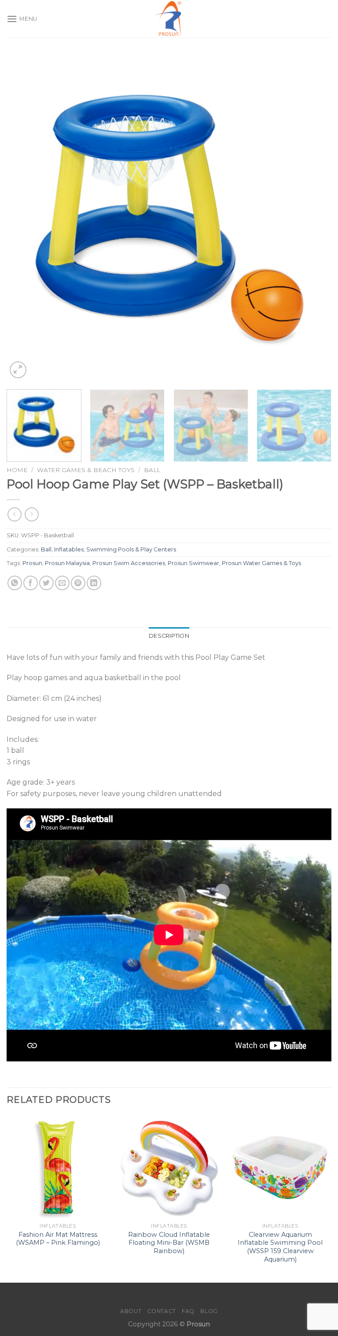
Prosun (32, 563)
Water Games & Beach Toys (86, 469)
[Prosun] (169, 18)
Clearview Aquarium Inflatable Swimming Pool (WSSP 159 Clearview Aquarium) (280, 1247)
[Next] (314, 217)
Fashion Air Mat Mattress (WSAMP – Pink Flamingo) (58, 1239)
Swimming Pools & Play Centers (131, 549)
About (130, 1311)
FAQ (188, 1311)
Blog (208, 1311)
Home (17, 469)
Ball (152, 469)
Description (169, 636)
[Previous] (24, 217)
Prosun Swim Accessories (128, 563)
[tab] (169, 636)
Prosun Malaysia (67, 563)
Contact (161, 1311)
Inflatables (69, 549)
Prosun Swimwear (193, 563)
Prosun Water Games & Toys (261, 563)
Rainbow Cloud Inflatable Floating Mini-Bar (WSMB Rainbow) (169, 1243)
